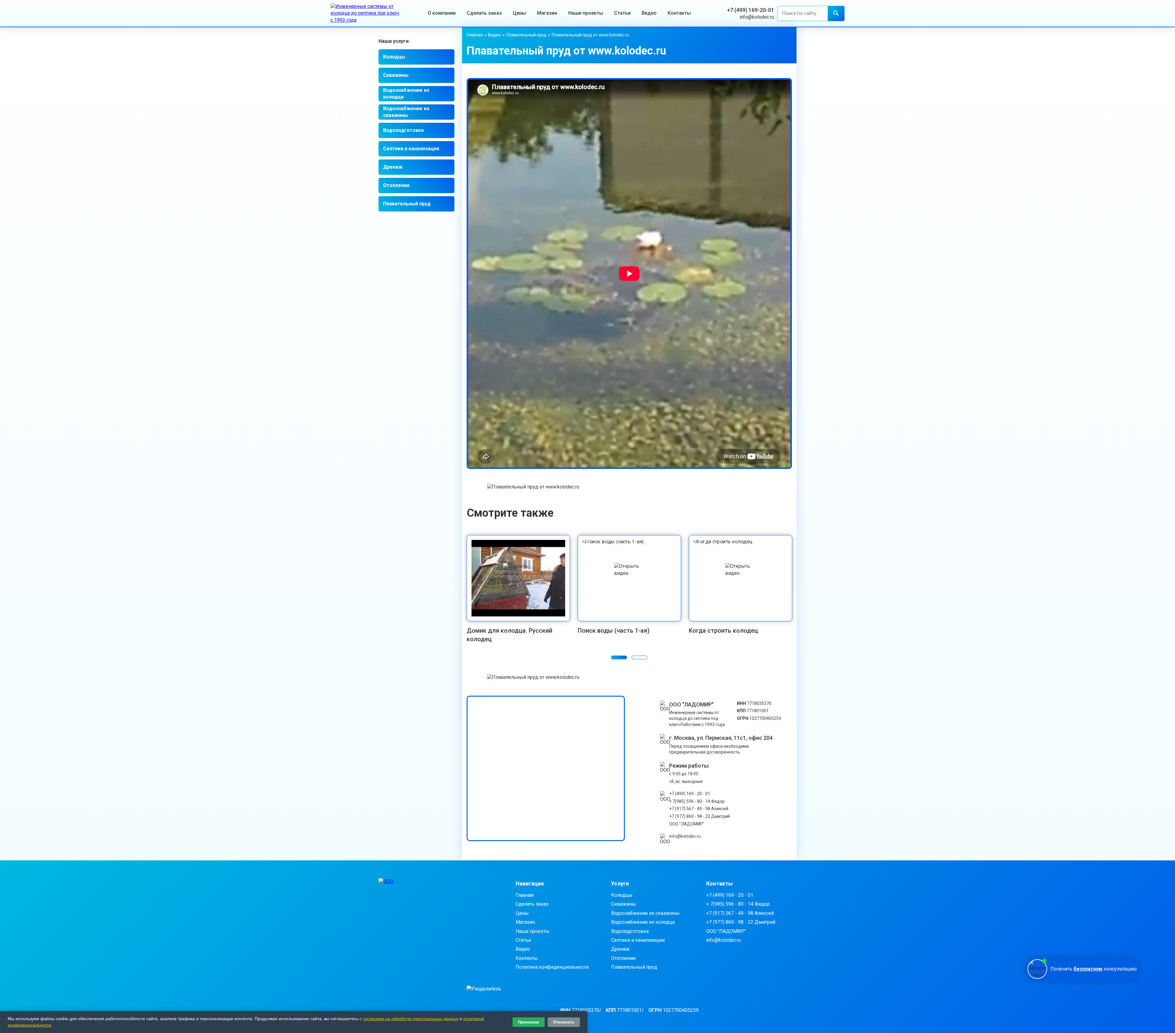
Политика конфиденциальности (552, 967)
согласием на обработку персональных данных (410, 1018)
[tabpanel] (518, 589)
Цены (519, 13)
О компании (442, 13)
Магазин (547, 13)
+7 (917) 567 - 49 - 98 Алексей (698, 808)
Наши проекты (585, 13)
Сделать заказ (484, 13)
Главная (475, 34)
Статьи (622, 13)
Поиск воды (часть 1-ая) (614, 630)
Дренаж (393, 167)
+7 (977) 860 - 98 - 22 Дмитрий (699, 816)
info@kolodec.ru (757, 17)
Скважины (395, 75)
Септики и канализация (411, 149)
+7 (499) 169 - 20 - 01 (689, 793)
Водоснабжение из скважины (406, 112)
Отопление (396, 185)
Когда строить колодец (723, 630)
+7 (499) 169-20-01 (750, 10)
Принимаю (528, 1022)
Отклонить (563, 1022)
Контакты (679, 13)
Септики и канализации (638, 940)
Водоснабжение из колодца (406, 93)
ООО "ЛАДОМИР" (686, 824)
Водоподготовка (403, 130)
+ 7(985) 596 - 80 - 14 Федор (697, 801)
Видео (649, 13)
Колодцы (394, 57)
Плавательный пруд (407, 204)
